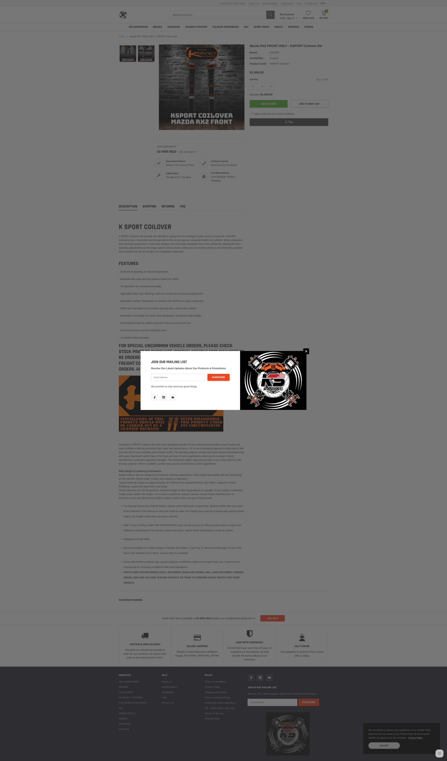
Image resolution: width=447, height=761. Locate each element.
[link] (154, 397)
